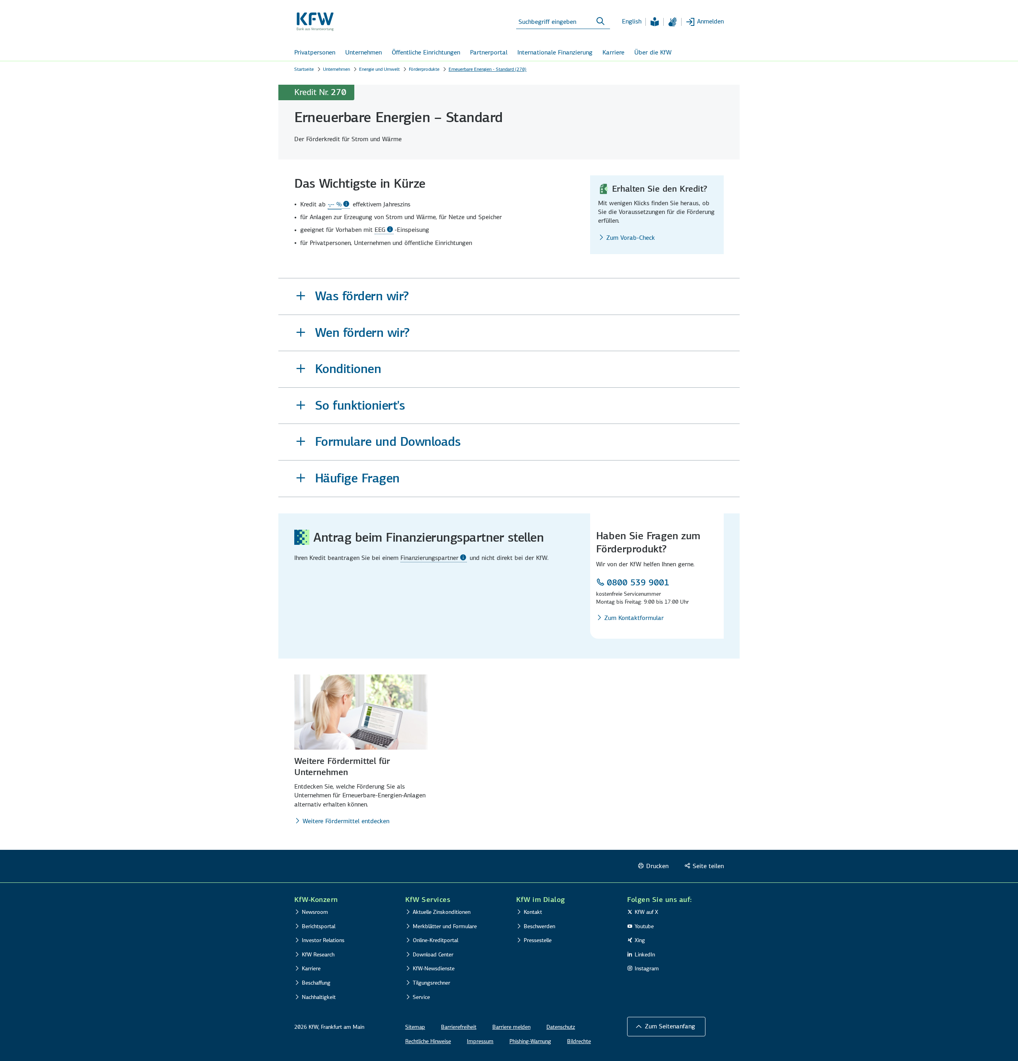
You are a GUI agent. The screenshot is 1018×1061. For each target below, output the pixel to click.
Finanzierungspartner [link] (429, 558)
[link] (339, 204)
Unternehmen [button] (363, 52)
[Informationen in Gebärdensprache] (672, 22)
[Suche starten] (600, 21)
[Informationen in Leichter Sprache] (654, 22)
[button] (509, 296)
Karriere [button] (613, 52)
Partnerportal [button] (488, 52)
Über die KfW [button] (653, 52)
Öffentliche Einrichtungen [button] (426, 52)
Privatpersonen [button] (314, 52)
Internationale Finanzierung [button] (555, 52)
